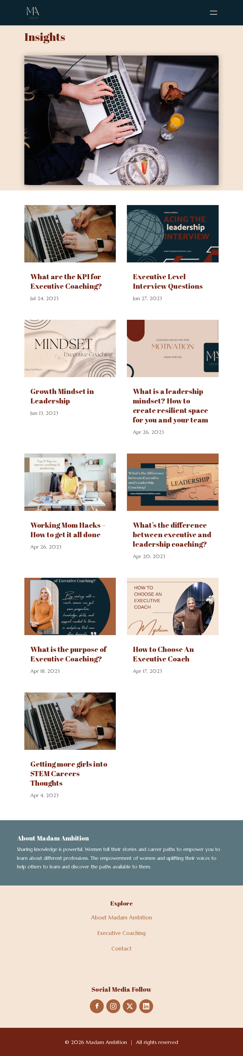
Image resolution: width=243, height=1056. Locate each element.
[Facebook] (97, 1006)
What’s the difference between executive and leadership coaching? (172, 534)
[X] (130, 1006)
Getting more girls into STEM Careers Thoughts (68, 773)
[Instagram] (113, 1006)
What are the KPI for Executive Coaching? (66, 281)
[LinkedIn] (146, 1006)
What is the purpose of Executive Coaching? (68, 654)
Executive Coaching (121, 933)
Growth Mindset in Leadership (62, 396)
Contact (121, 948)
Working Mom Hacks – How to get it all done (68, 529)
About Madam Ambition (121, 917)
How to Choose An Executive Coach (163, 654)
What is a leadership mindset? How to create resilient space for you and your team (170, 405)
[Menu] (214, 13)
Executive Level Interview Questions (168, 281)
